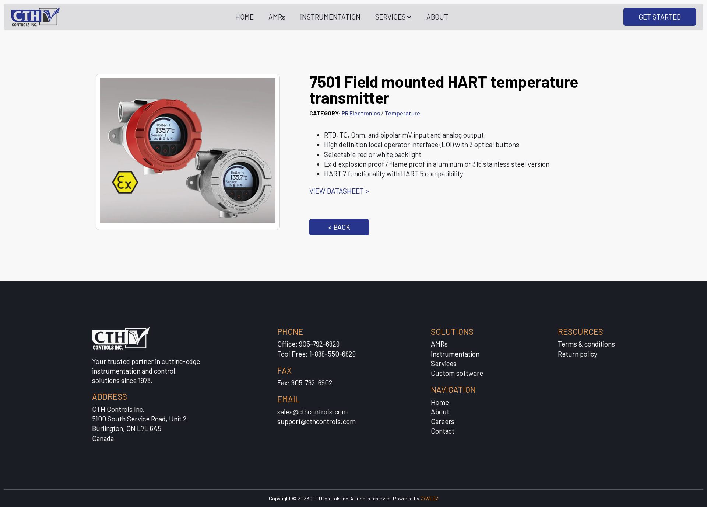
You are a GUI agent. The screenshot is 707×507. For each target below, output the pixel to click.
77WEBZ (429, 498)
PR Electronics (361, 113)
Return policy (577, 354)
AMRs (276, 17)
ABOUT (437, 17)
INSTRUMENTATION (330, 17)
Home (440, 402)
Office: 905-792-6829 (308, 344)
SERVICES (390, 17)
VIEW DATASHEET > (339, 191)
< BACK (339, 227)
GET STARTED (660, 17)
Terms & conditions (586, 344)
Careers (442, 421)
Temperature (402, 113)
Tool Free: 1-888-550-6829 (316, 354)
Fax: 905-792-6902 (305, 382)
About (440, 411)
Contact (442, 431)
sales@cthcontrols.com (312, 411)
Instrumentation (455, 354)
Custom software (457, 373)
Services (444, 363)
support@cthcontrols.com (316, 421)
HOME (244, 17)
